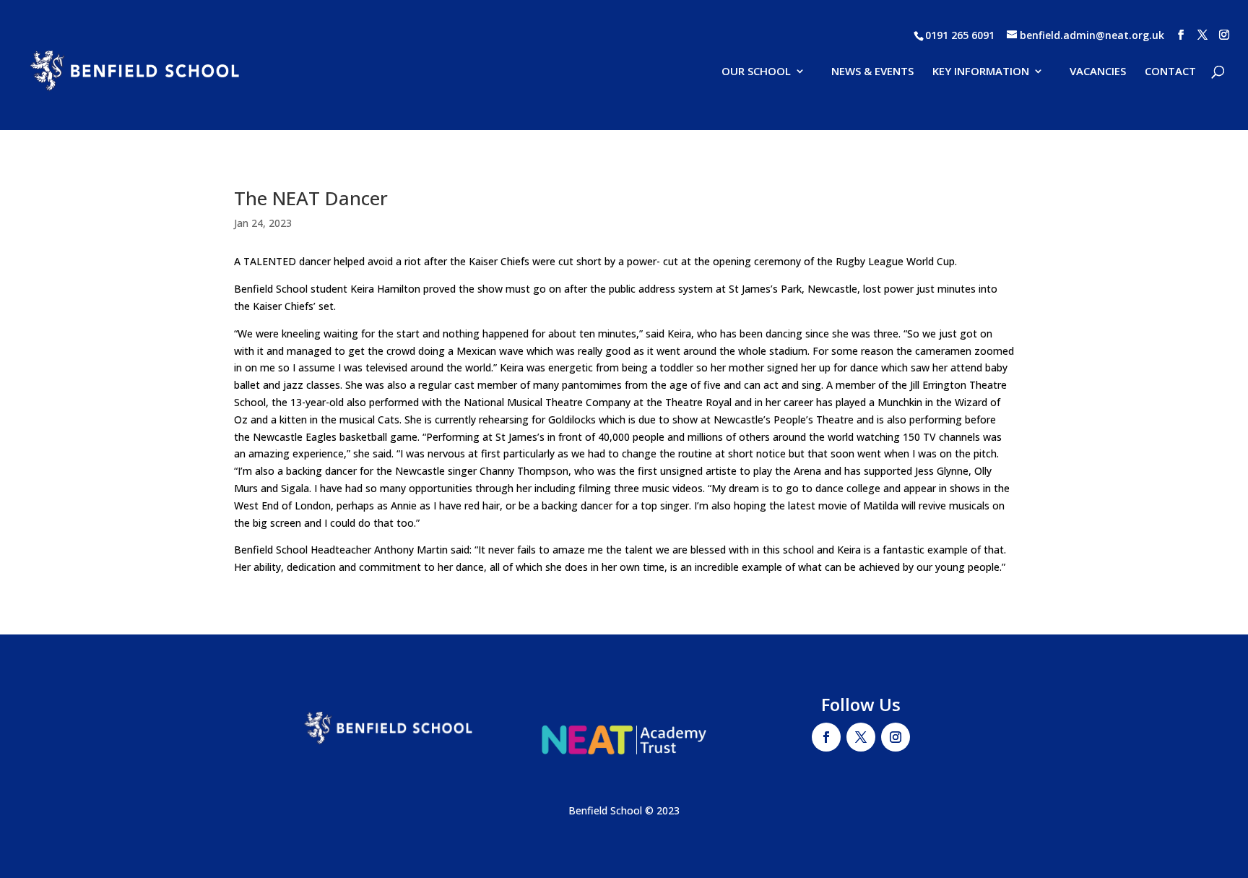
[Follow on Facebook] (826, 737)
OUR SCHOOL (756, 72)
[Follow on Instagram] (895, 737)
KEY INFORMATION (980, 72)
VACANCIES (1098, 72)
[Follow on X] (860, 737)
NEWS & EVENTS (872, 72)
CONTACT (1170, 72)
